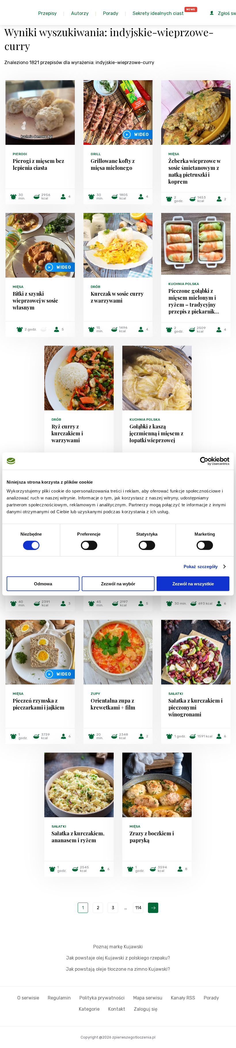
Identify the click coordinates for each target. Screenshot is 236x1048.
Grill (96, 154)
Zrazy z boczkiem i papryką (152, 837)
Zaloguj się (145, 1009)
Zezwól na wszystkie (193, 583)
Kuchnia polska (183, 284)
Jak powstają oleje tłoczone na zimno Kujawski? (118, 969)
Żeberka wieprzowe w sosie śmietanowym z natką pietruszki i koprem (194, 171)
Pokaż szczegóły (201, 566)
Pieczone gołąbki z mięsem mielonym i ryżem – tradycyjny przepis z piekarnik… (193, 301)
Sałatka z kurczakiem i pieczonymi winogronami (195, 707)
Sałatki (175, 694)
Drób (95, 287)
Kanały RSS (183, 998)
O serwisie (28, 998)
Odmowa (43, 583)
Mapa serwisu (147, 998)
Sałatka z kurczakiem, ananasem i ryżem (78, 837)
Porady (211, 998)
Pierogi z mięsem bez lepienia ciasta (38, 164)
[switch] (89, 545)
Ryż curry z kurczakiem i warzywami (67, 433)
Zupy (95, 694)
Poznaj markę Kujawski (118, 946)
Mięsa (173, 154)
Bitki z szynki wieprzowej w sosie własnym (35, 300)
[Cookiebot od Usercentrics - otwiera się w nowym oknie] (204, 461)
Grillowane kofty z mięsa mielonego (113, 164)
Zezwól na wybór (118, 583)
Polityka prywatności (102, 998)
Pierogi (20, 154)
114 (138, 907)
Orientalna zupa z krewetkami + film (113, 704)
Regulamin (59, 998)
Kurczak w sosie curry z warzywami (117, 297)
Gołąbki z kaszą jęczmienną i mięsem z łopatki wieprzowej (156, 433)
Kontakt (116, 1009)
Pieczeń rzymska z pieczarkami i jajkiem (38, 704)
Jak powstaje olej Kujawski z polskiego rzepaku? (118, 958)
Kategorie (89, 1009)
